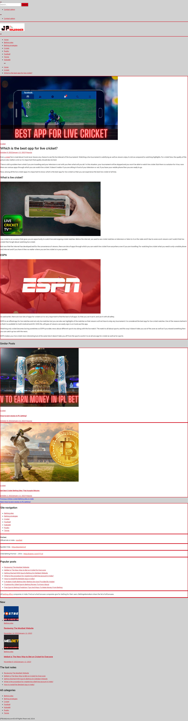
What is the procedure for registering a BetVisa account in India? (29, 576)
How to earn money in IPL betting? (13, 416)
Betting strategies (10, 45)
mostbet (19, 540)
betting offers (8, 594)
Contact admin (9, 9)
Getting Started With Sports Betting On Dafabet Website (26, 573)
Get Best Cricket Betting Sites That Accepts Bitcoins (19, 491)
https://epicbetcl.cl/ (19, 547)
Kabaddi (7, 60)
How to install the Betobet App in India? (19, 579)
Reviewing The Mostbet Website (16, 567)
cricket (7, 157)
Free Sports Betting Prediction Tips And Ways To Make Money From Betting (33, 587)
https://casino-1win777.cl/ (33, 554)
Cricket (6, 48)
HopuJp (29, 152)
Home (6, 40)
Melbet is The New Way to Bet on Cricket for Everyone (25, 570)
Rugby (6, 51)
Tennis (6, 57)
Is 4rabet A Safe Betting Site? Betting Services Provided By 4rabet (29, 582)
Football (7, 54)
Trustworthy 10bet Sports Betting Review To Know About (26, 584)
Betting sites (8, 42)
